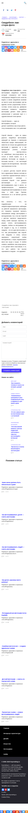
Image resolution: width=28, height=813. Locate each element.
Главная (6, 728)
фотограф (6, 307)
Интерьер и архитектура (12, 733)
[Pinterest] (9, 50)
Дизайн (6, 738)
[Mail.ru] (21, 47)
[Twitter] (15, 47)
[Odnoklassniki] (18, 47)
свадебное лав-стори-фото (10, 305)
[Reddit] (24, 47)
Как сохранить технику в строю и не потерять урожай (17, 385)
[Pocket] (12, 50)
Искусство (7, 744)
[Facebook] (3, 47)
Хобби (6, 754)
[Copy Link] (15, 50)
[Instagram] (6, 47)
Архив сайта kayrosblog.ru (9, 794)
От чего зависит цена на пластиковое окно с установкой (17, 413)
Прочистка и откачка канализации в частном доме (17, 448)
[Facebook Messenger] (9, 47)
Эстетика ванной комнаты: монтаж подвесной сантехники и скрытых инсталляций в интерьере (16, 432)
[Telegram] (3, 50)
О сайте (4, 792)
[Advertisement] (14, 290)
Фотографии (8, 749)
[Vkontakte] (12, 47)
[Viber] (6, 50)
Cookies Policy (6, 797)
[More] (18, 50)
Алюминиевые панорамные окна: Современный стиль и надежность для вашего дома (17, 399)
